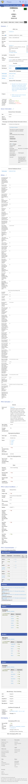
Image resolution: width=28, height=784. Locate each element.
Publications (3, 756)
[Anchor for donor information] (13, 109)
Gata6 (12, 623)
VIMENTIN (13, 644)
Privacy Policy (17, 749)
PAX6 (12, 672)
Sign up (2, 773)
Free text (11, 157)
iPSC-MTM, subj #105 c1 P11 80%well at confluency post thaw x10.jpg (14, 598)
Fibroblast (12, 407)
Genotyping (25, 22)
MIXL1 (12, 648)
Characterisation (22, 22)
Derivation (13, 22)
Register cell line (4, 742)
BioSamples (4, 73)
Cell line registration (5, 764)
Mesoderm (4, 634)
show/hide (3, 60)
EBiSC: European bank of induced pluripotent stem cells (19, 95)
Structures (16, 762)
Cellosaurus (4, 76)
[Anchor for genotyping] (9, 718)
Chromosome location (12, 146)
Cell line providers (5, 751)
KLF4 (12, 443)
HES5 (12, 676)
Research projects (5, 752)
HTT (10, 144)
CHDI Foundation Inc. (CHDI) (15, 65)
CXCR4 (12, 620)
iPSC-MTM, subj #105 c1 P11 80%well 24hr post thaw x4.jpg (13, 588)
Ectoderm (4, 662)
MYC (12, 444)
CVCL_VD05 (11, 75)
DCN (12, 651)
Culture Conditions (17, 22)
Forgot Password (4, 774)
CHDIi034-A (11, 31)
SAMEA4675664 (12, 171)
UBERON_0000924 (10, 667)
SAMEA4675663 (12, 73)
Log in (2, 771)
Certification (3, 762)
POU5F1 (13, 440)
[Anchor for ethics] (6, 175)
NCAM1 (12, 646)
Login (26, 3)
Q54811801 (11, 78)
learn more (19, 5)
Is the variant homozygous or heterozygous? (13, 154)
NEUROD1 (13, 674)
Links (15, 744)
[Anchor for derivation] (12, 402)
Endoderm (4, 606)
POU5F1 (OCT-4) (3, 568)
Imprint (15, 752)
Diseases (3, 755)
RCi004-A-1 (11, 45)
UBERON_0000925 (10, 611)
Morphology (4, 584)
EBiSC (10, 68)
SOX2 (12, 441)
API (15, 765)
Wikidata (3, 78)
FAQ (2, 761)
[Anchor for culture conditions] (17, 487)
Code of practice (17, 743)
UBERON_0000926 (10, 639)
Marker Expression (6, 552)
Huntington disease (13, 52)
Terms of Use (17, 751)
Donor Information (6, 22)
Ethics (10, 22)
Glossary (3, 765)
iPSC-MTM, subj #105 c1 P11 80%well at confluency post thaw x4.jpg (14, 595)
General (2, 22)
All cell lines (3, 743)
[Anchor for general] (7, 26)
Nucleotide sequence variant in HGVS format (14, 150)
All (3, 744)
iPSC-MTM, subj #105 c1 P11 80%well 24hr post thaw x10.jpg (13, 591)
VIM (12, 653)
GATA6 (12, 618)
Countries (3, 753)
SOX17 (12, 616)
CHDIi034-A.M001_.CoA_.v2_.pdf (17, 711)
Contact (16, 766)
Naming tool (16, 764)
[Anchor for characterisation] (16, 547)
